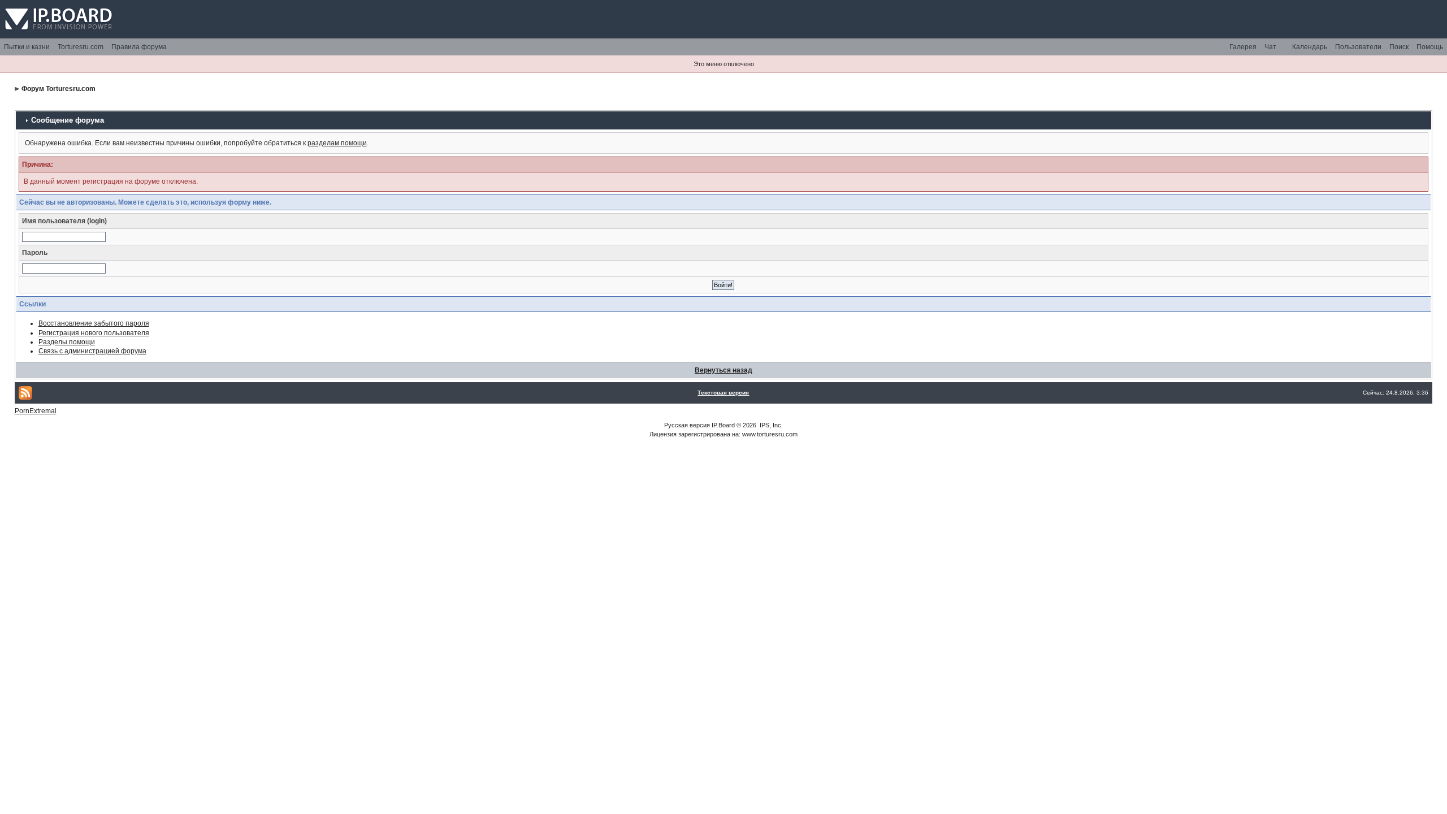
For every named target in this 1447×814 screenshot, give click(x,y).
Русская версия (687, 425)
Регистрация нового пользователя (93, 333)
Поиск (1399, 47)
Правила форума (139, 47)
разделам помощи (337, 143)
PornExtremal (36, 411)
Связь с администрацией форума (92, 351)
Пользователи (1358, 47)
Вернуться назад (723, 370)
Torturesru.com (80, 47)
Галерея (1243, 47)
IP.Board (723, 425)
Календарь (1309, 47)
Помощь (1429, 47)
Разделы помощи (66, 342)
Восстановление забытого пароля (93, 323)
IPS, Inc (770, 425)
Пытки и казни (27, 47)
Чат (1270, 47)
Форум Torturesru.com (58, 89)
